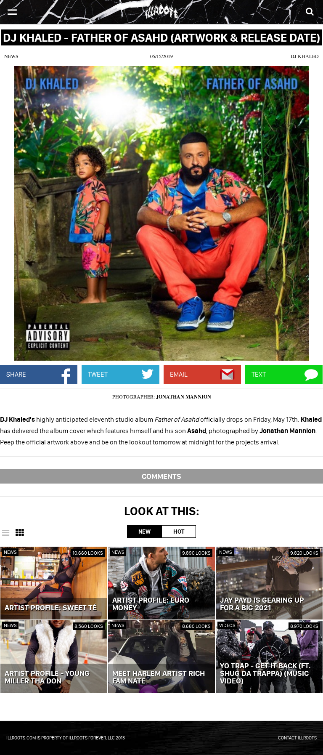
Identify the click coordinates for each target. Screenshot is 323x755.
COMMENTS (161, 476)
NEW (144, 531)
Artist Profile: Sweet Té (51, 608)
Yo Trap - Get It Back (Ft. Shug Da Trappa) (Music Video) (265, 674)
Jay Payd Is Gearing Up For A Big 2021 (262, 604)
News (11, 56)
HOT (178, 531)
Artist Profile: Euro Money (150, 604)
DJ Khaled (305, 56)
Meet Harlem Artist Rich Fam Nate (158, 678)
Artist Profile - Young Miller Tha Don (47, 678)
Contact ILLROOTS (297, 738)
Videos (227, 625)
